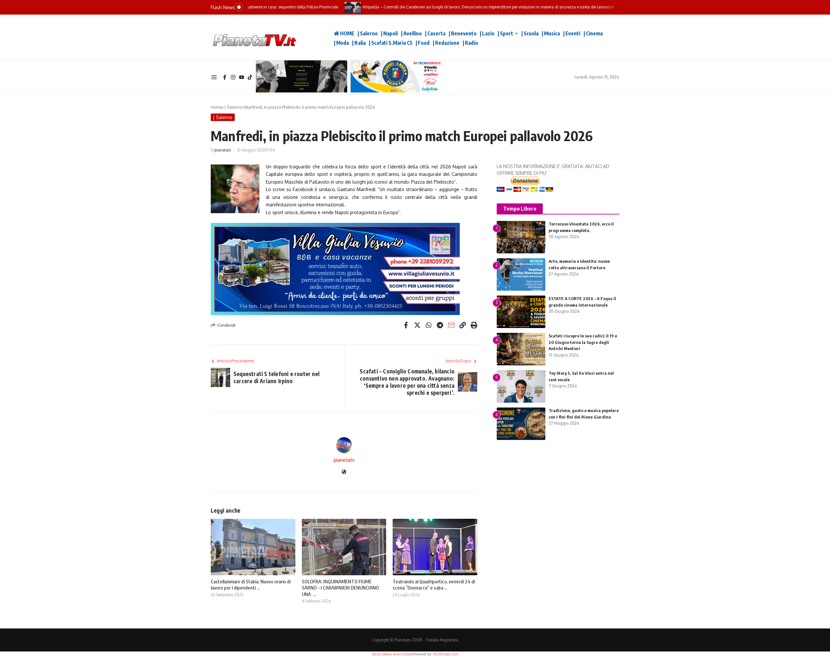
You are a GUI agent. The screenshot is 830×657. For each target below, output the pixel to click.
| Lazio (487, 33)
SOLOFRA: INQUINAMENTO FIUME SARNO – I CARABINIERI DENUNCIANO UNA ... (340, 587)
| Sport (505, 33)
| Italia (359, 43)
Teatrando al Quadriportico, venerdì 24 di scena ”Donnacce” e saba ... (434, 584)
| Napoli (389, 33)
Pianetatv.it (311, 37)
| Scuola (530, 33)
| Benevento (463, 33)
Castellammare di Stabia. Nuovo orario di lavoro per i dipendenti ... (250, 584)
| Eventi (571, 33)
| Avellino (411, 33)
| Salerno (368, 33)
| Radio (470, 43)
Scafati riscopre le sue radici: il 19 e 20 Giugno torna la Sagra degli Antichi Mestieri (583, 342)
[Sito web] (344, 472)
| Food (423, 43)
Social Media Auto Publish (392, 654)
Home (216, 107)
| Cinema (593, 33)
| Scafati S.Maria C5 (390, 43)
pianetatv (223, 150)
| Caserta (435, 33)
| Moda (341, 43)
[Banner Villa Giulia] (344, 269)
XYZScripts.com (445, 654)
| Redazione (446, 43)
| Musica (551, 33)
